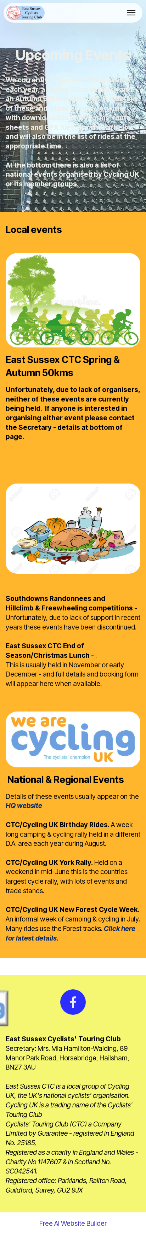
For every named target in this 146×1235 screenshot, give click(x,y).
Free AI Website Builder (73, 1223)
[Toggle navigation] (131, 13)
